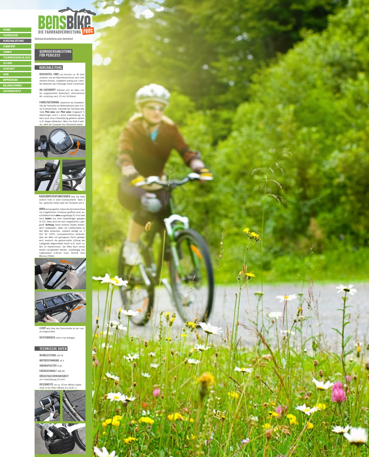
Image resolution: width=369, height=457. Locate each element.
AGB (5, 74)
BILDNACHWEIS (12, 85)
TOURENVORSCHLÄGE (17, 57)
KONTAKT (9, 68)
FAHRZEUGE (10, 35)
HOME (6, 29)
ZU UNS (7, 63)
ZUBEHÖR (9, 46)
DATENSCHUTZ (12, 91)
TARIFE (7, 51)
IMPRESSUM (10, 79)
